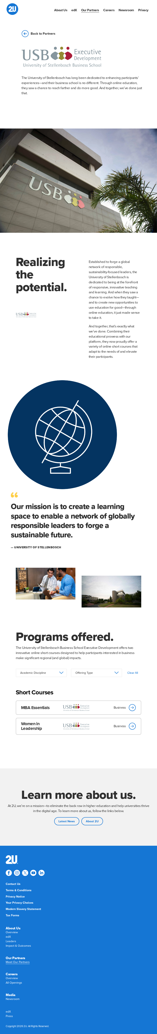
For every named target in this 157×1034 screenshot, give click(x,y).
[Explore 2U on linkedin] (41, 873)
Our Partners (90, 10)
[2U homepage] (12, 9)
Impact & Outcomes (18, 946)
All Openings (14, 982)
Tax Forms (12, 915)
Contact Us (13, 884)
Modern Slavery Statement (23, 909)
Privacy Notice (15, 896)
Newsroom (126, 10)
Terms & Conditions (18, 890)
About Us (60, 10)
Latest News (66, 821)
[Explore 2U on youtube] (33, 873)
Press (9, 1016)
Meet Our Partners (18, 962)
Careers (108, 10)
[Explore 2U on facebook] (9, 873)
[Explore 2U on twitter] (25, 873)
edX (74, 10)
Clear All (132, 672)
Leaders (11, 941)
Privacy (143, 10)
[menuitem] (60, 10)
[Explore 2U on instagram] (17, 873)
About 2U (92, 821)
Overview (12, 932)
